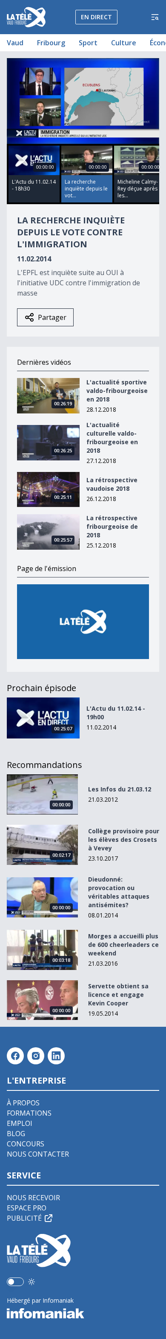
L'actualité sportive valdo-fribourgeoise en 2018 (117, 390)
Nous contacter (38, 1154)
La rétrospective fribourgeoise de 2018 (112, 526)
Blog (16, 1133)
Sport (88, 42)
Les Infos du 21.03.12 (119, 789)
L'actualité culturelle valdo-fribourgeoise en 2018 (112, 437)
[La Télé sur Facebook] (15, 1056)
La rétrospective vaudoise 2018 (111, 484)
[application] (83, 101)
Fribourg (51, 42)
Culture (123, 42)
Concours (25, 1144)
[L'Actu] (83, 621)
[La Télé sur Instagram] (36, 1056)
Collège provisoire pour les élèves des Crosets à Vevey (123, 839)
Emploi (19, 1123)
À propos (23, 1103)
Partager (52, 317)
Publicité (24, 1218)
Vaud (15, 42)
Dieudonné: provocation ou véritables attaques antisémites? (118, 892)
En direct (96, 17)
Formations (29, 1113)
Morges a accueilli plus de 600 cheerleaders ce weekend (123, 944)
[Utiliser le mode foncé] (31, 1281)
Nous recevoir (33, 1197)
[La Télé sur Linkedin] (56, 1056)
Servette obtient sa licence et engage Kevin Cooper (118, 994)
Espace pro (26, 1208)
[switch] (15, 1281)
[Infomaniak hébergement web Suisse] (83, 1313)
